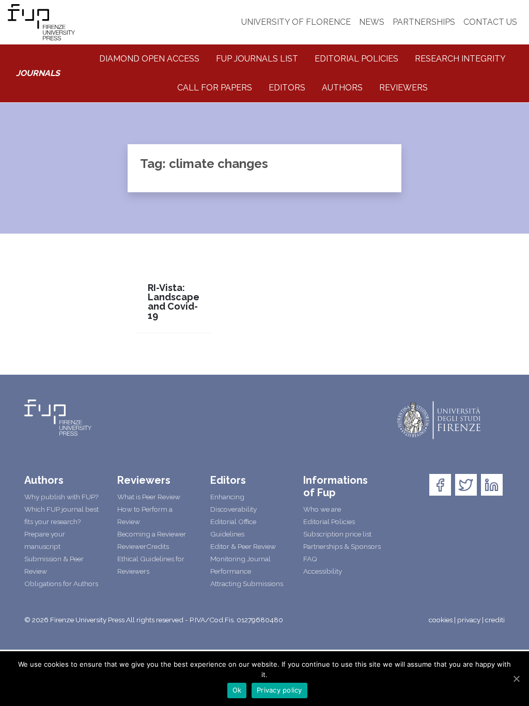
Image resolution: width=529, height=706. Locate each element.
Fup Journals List (257, 59)
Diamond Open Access (149, 59)
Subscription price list (337, 534)
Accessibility (322, 571)
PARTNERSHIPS (424, 22)
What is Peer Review (148, 497)
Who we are (322, 509)
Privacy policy (279, 690)
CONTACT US (490, 22)
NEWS (371, 22)
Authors (342, 88)
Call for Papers (214, 88)
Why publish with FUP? (61, 497)
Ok (237, 690)
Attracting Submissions (246, 583)
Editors (287, 88)
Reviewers (403, 88)
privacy (468, 620)
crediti (495, 620)
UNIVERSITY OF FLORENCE (296, 22)
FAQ (310, 559)
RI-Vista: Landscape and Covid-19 (173, 301)
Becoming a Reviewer (151, 534)
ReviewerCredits (143, 546)
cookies (441, 620)
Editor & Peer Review (243, 546)
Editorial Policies (356, 59)
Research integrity (460, 59)
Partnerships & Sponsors (342, 546)
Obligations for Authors (61, 583)
